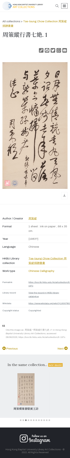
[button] (57, 6)
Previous (12, 348)
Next (61, 348)
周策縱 (32, 218)
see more (55, 365)
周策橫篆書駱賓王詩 (26, 409)
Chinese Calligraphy (41, 271)
